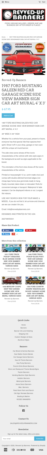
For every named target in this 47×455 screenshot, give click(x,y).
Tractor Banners (23, 372)
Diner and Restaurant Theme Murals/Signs (23, 369)
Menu (6, 2)
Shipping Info (23, 334)
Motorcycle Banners (23, 381)
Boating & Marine (23, 396)
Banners (24, 328)
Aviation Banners (23, 378)
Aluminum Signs (23, 340)
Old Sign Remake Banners (23, 393)
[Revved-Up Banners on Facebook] (23, 411)
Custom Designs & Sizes (23, 337)
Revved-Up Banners (22, 445)
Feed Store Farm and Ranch (23, 390)
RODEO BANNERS (23, 399)
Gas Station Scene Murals (23, 354)
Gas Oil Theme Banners (23, 360)
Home (3, 37)
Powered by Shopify (38, 445)
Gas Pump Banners (24, 363)
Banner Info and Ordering (23, 331)
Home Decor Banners (23, 384)
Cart (43, 2)
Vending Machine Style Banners (23, 375)
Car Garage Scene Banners (23, 357)
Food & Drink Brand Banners (23, 366)
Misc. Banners (23, 387)
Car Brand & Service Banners (23, 351)
